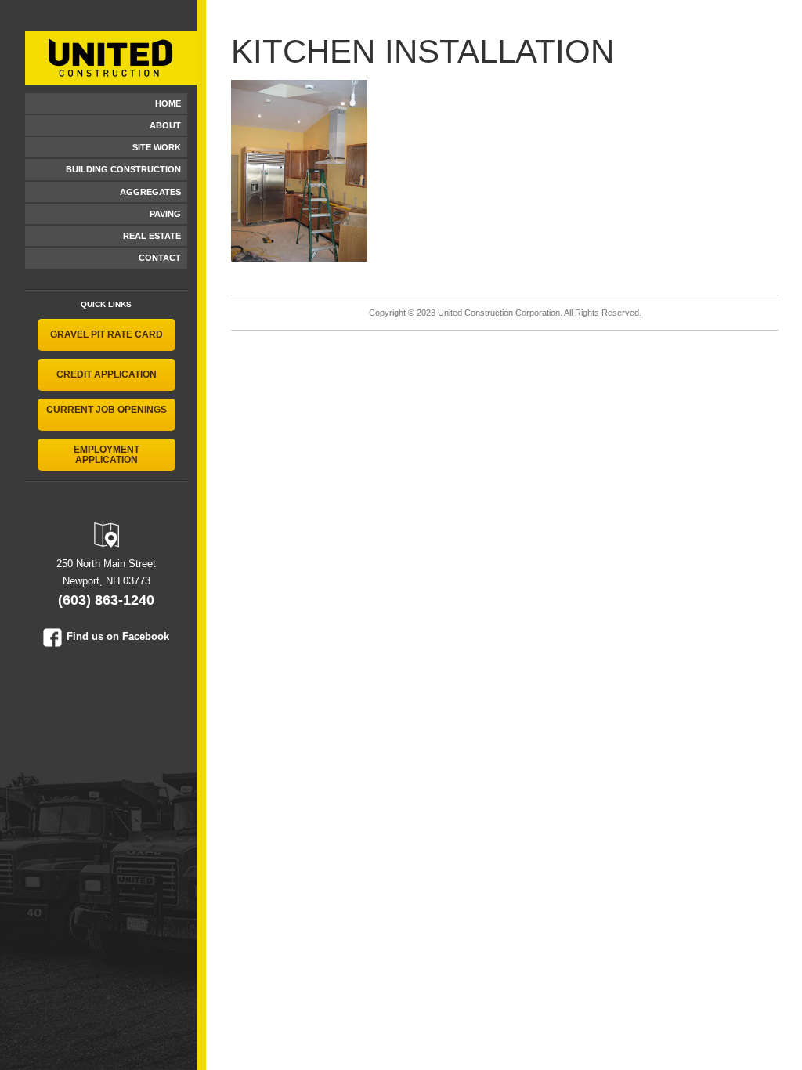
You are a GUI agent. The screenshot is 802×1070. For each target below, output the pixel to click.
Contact (160, 257)
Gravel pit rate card (106, 334)
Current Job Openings (106, 409)
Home (168, 103)
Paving (165, 214)
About (165, 125)
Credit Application (106, 374)
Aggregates (150, 192)
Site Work (156, 147)
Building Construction (123, 169)
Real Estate (152, 235)
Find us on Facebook (118, 636)
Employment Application (106, 454)
